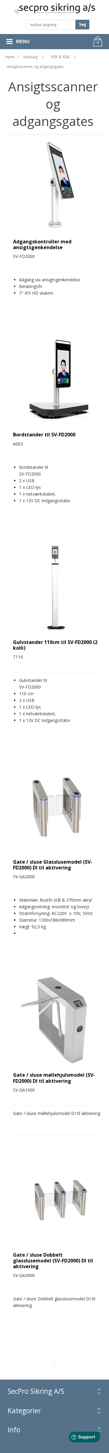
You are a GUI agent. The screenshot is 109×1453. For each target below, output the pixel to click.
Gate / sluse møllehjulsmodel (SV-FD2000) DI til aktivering (54, 1078)
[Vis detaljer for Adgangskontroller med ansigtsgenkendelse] (57, 186)
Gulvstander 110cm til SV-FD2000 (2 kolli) (55, 645)
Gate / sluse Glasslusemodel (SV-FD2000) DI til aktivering (52, 865)
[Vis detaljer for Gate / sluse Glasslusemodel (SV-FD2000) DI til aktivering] (57, 806)
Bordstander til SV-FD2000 (44, 435)
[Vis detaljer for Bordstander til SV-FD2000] (57, 379)
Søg (82, 24)
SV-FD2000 (30, 474)
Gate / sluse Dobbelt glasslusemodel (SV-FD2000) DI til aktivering (53, 1261)
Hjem (10, 56)
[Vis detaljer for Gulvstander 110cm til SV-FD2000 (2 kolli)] (57, 586)
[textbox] (51, 24)
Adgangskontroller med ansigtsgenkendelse (42, 244)
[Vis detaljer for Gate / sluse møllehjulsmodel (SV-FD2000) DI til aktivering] (57, 1019)
